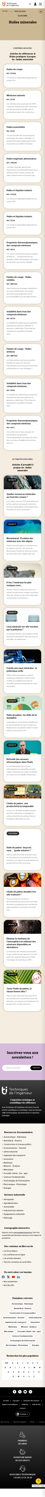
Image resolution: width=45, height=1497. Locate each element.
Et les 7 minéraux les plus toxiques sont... (19, 584)
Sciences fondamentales (14, 1177)
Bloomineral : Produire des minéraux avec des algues (20, 540)
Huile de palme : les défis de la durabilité (22, 716)
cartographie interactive (22, 1233)
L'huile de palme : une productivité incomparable (20, 805)
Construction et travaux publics (17, 1144)
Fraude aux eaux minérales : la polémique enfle (22, 669)
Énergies (7, 1188)
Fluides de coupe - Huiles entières (19, 350)
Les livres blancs (10, 1251)
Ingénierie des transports (14, 1156)
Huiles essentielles (16, 127)
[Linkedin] (18, 1276)
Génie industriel (10, 1152)
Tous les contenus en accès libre (17, 1262)
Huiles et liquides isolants (19, 190)
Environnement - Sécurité (15, 1148)
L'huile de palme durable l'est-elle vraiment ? (22, 893)
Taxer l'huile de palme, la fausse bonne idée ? (19, 990)
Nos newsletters (11, 1282)
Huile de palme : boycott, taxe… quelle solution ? (19, 849)
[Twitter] (8, 1276)
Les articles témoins (12, 1258)
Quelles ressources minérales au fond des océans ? (21, 495)
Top (6, 1363)
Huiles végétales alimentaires (21, 159)
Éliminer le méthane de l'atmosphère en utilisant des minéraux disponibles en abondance (21, 943)
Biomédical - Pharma (12, 1141)
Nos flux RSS (9, 1285)
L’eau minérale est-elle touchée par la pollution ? (22, 628)
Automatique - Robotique (15, 1137)
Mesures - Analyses (12, 1166)
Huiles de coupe (14, 69)
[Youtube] (13, 1276)
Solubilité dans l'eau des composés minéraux (19, 313)
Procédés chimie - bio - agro (16, 1173)
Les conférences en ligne (14, 1255)
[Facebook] (3, 1276)
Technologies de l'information (17, 1181)
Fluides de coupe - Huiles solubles (19, 278)
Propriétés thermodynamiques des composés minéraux (22, 244)
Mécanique (8, 1170)
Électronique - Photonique (15, 1185)
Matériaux (8, 1163)
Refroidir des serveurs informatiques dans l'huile (20, 760)
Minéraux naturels (16, 95)
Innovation (8, 1159)
